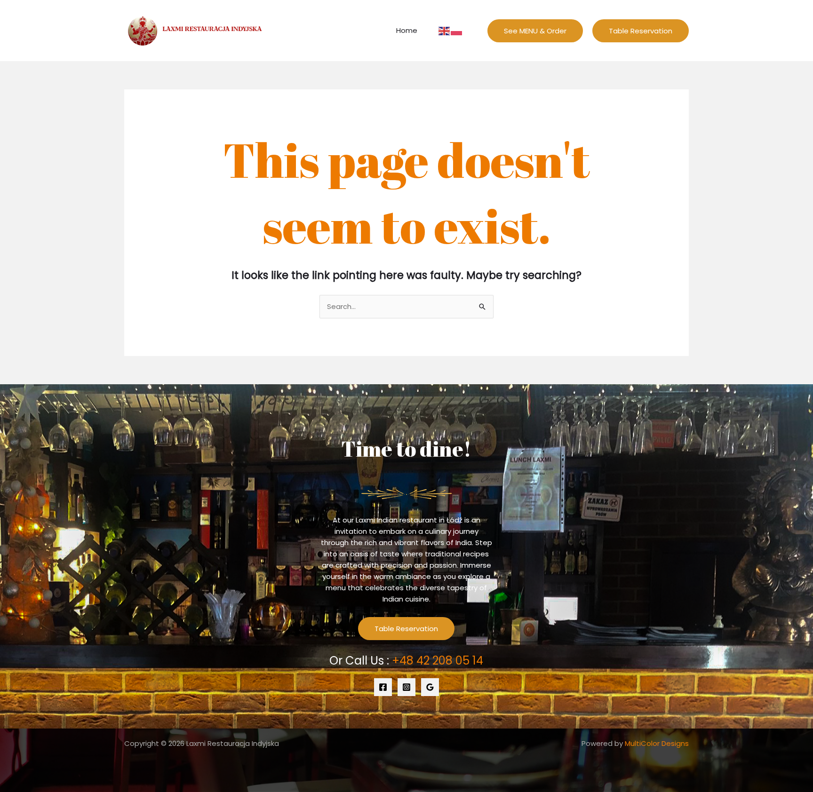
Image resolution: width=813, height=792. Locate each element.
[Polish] (457, 30)
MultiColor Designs (657, 743)
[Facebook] (383, 687)
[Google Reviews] (430, 687)
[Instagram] (406, 687)
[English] (444, 30)
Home (406, 30)
